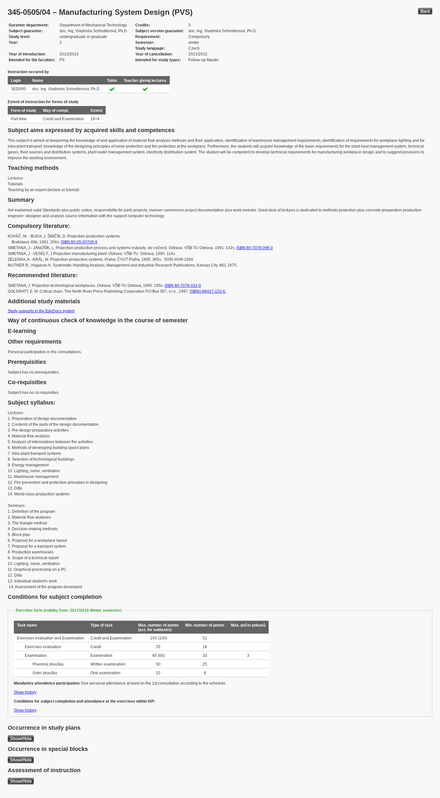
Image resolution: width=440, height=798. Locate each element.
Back (425, 11)
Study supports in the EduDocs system (41, 311)
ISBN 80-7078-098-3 (254, 248)
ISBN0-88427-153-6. (208, 291)
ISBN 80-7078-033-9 (183, 285)
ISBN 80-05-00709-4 (79, 242)
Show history (25, 692)
